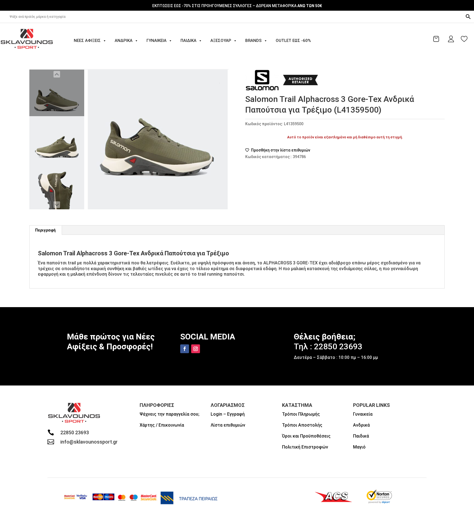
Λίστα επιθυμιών (228, 425)
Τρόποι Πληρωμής (301, 414)
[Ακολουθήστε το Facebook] (184, 348)
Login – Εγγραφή (228, 414)
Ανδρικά (123, 40)
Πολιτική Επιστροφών (305, 447)
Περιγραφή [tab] (45, 230)
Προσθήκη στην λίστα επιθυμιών (280, 150)
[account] (451, 39)
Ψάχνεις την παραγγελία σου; (169, 414)
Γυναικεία (156, 40)
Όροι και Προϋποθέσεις (306, 436)
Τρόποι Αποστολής (302, 425)
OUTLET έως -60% (293, 40)
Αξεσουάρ (220, 40)
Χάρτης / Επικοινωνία (162, 425)
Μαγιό (359, 447)
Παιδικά (188, 40)
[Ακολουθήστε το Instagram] (195, 348)
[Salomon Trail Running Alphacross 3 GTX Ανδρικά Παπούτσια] (56, 93)
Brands (253, 40)
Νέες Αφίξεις (87, 40)
